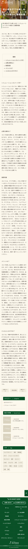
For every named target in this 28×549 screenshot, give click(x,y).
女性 (16, 462)
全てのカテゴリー (8, 402)
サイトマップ (21, 538)
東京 (12, 459)
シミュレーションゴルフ (10, 405)
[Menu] (25, 2)
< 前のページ (5, 390)
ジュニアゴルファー (8, 452)
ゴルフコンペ (6, 459)
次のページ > (23, 390)
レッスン (20, 462)
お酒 (5, 469)
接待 (15, 452)
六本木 (5, 462)
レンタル (20, 466)
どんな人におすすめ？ (12, 71)
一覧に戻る (14, 390)
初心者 (15, 466)
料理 (8, 469)
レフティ (5, 466)
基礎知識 (8, 66)
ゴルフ (5, 456)
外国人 (10, 466)
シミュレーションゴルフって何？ (15, 60)
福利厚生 (19, 452)
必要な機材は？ (10, 63)
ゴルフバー (17, 459)
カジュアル (10, 462)
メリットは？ (9, 68)
